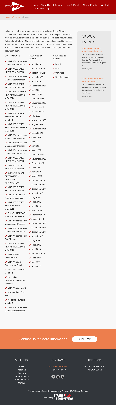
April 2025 (36, 81)
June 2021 (36, 137)
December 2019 (38, 184)
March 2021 (36, 150)
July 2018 (35, 240)
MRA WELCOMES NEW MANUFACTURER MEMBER (16, 105)
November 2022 (38, 119)
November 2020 (38, 158)
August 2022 (37, 124)
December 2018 (38, 223)
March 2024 (36, 94)
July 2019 (35, 197)
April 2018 (36, 248)
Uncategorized (62, 76)
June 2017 (36, 257)
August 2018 (37, 236)
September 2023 (39, 111)
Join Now (57, 5)
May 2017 (35, 261)
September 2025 (39, 72)
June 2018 (36, 244)
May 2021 (35, 141)
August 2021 (37, 132)
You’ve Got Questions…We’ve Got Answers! (15, 280)
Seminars (59, 72)
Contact (105, 5)
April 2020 (36, 171)
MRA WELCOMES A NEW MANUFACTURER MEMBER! (16, 94)
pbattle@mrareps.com (58, 366)
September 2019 (39, 188)
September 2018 (39, 231)
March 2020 (36, 175)
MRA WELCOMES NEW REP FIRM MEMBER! (14, 205)
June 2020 (36, 167)
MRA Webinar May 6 (17, 287)
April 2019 (36, 205)
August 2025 (37, 76)
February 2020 (38, 180)
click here (85, 339)
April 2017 (36, 266)
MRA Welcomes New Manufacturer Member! (92, 49)
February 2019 (38, 214)
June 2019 (36, 201)
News (57, 68)
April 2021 (36, 145)
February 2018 (38, 253)
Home (35, 5)
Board (58, 64)
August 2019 (37, 193)
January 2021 (37, 154)
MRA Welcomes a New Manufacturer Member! (14, 116)
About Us (45, 5)
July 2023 (35, 115)
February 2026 (38, 68)
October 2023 (37, 107)
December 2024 (38, 85)
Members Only (42, 8)
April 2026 (36, 64)
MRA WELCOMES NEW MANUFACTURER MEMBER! (16, 127)
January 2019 (37, 218)
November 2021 (38, 128)
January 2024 (37, 98)
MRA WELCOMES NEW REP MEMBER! (93, 80)
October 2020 (37, 162)
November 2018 (38, 227)
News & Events (72, 5)
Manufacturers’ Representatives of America (52, 391)
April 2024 (36, 89)
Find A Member (90, 5)
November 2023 (38, 102)
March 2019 (36, 210)
